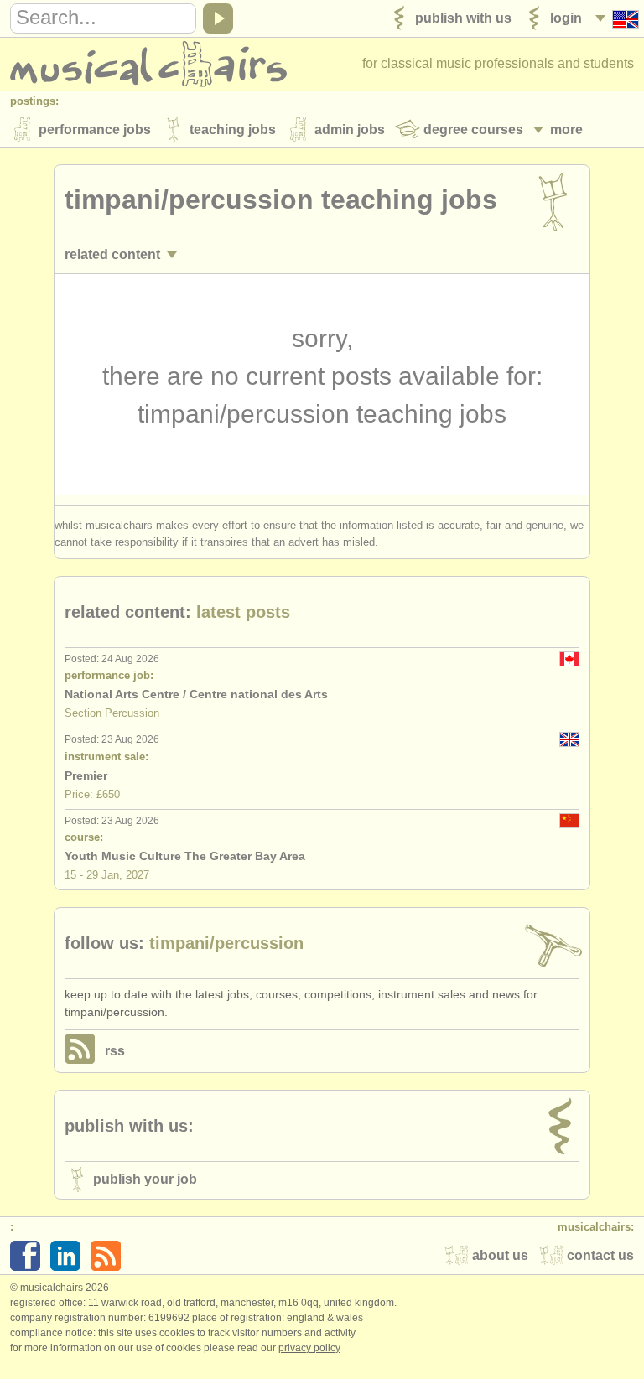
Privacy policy (309, 1348)
